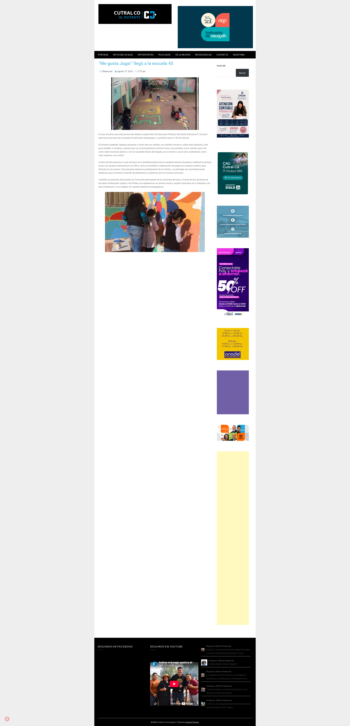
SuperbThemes (192, 722)
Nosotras (239, 54)
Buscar (221, 65)
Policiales (164, 54)
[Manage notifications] (7, 719)
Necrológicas (203, 54)
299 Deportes (146, 54)
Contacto (222, 54)
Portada (103, 54)
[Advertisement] (233, 538)
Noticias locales (123, 54)
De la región (182, 54)
